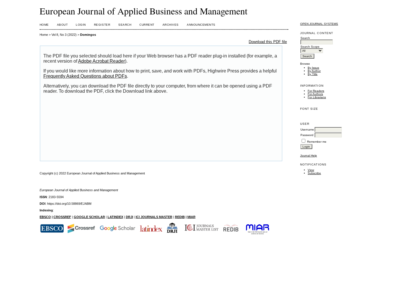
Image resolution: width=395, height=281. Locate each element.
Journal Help (308, 155)
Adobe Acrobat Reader (101, 61)
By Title (313, 74)
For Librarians (317, 97)
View (311, 170)
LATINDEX (115, 217)
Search (124, 24)
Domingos (88, 34)
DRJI (129, 217)
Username (307, 129)
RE (177, 217)
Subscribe (314, 173)
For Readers (316, 90)
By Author (314, 70)
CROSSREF (62, 217)
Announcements (201, 24)
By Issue (313, 67)
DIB (182, 217)
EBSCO (45, 217)
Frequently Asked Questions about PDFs (85, 76)
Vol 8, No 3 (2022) (64, 34)
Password (306, 135)
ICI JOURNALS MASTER (154, 217)
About (62, 24)
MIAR (191, 217)
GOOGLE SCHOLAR (89, 217)
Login (81, 24)
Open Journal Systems (319, 23)
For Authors (315, 94)
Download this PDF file (268, 42)
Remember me (316, 141)
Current (146, 24)
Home (44, 24)
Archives (171, 24)
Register (102, 24)
